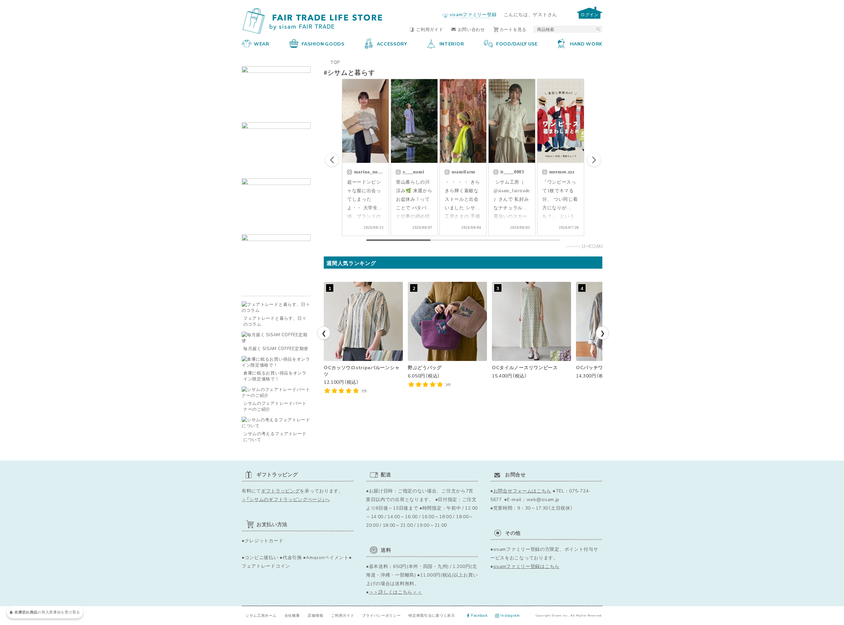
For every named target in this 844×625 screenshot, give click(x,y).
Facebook (479, 615)
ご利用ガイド (429, 29)
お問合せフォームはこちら (522, 490)
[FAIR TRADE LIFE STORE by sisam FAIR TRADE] (312, 21)
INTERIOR (451, 43)
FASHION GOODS (323, 43)
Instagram (510, 615)
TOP (335, 62)
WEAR (261, 43)
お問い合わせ (471, 29)
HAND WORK (586, 43)
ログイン (590, 14)
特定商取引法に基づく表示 (431, 615)
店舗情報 (315, 615)
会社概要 (292, 615)
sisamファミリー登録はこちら (526, 566)
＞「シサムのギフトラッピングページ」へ (286, 499)
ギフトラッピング (280, 490)
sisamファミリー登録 (473, 14)
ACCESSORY (392, 43)
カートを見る (513, 29)
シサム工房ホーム (261, 615)
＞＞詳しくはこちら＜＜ (395, 591)
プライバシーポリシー (381, 615)
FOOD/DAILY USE (517, 43)
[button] (594, 159)
